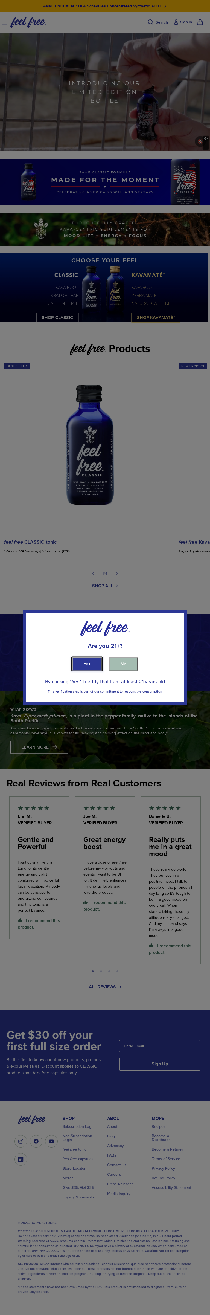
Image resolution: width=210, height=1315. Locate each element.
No (123, 664)
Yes (87, 664)
